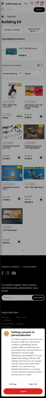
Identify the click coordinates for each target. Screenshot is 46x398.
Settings (13, 384)
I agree (23, 391)
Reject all (33, 384)
